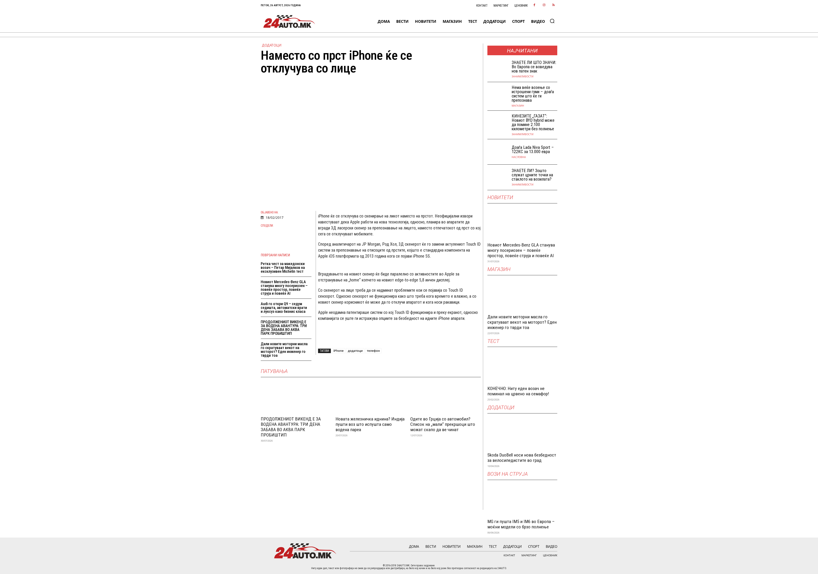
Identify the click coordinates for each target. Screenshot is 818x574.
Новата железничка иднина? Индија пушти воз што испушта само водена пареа (370, 424)
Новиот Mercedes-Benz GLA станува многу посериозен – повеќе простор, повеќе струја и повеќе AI (284, 288)
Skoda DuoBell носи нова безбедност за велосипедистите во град (521, 457)
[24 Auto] (289, 21)
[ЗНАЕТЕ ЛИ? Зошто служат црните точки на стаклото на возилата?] (497, 177)
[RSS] (553, 5)
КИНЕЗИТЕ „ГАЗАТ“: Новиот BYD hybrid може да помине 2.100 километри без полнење (533, 122)
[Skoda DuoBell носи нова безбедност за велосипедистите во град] (522, 432)
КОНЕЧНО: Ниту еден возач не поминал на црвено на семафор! (518, 391)
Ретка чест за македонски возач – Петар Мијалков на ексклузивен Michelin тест (283, 267)
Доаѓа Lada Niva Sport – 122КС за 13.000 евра (533, 149)
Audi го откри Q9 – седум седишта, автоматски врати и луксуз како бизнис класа (284, 307)
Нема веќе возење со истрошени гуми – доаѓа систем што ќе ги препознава (533, 94)
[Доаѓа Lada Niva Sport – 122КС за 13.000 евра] (497, 151)
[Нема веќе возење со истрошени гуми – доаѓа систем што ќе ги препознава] (497, 94)
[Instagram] (544, 5)
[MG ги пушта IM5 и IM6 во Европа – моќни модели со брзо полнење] (522, 498)
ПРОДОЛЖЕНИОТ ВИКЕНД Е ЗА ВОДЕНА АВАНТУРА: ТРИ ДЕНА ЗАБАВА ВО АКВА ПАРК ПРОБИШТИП (284, 328)
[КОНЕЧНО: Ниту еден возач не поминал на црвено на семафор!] (522, 365)
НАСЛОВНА (519, 157)
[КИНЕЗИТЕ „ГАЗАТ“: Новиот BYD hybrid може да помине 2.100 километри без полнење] (497, 123)
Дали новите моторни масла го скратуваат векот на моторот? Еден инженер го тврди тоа (284, 350)
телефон (373, 351)
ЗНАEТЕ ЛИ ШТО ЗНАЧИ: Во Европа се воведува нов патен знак (534, 67)
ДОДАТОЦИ (271, 45)
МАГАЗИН (518, 105)
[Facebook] (534, 5)
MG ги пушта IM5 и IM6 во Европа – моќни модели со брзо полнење (521, 524)
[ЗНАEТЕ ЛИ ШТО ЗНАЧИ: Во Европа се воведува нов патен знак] (497, 69)
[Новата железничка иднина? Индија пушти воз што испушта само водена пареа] (371, 396)
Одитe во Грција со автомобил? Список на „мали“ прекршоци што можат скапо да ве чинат (442, 424)
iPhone (338, 351)
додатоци (355, 351)
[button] (552, 21)
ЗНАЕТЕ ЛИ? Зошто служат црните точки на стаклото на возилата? (532, 175)
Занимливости (522, 76)
